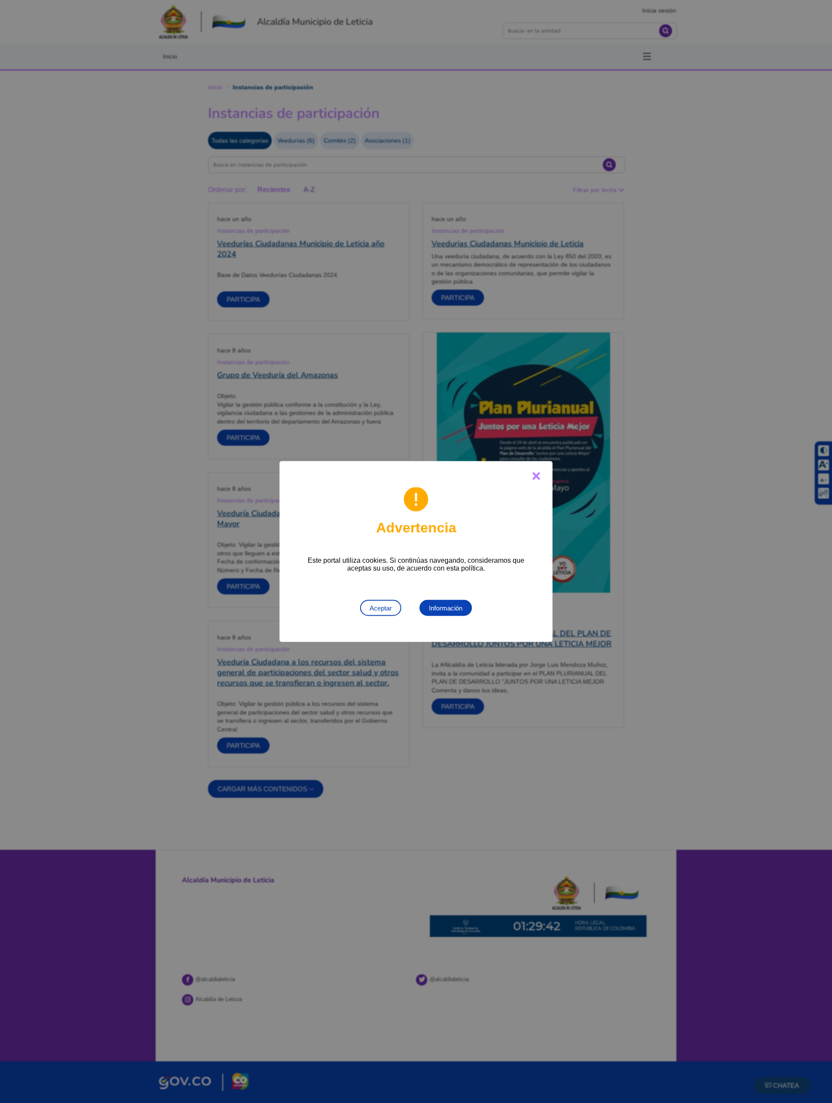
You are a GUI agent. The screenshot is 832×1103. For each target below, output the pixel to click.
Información (445, 608)
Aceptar (381, 608)
